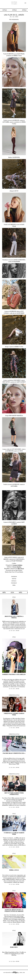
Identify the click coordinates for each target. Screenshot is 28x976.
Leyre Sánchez (17, 567)
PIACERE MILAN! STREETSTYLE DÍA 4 (14, 753)
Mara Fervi (21, 568)
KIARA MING (14, 947)
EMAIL (14, 585)
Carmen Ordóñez (17, 565)
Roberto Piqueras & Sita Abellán (14, 674)
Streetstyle (12, 695)
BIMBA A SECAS (14, 870)
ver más (17, 630)
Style (14, 597)
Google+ (2, 975)
